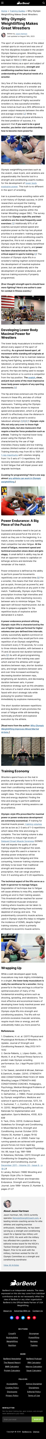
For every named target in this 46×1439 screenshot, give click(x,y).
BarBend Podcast (34, 1358)
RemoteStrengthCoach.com (26, 1218)
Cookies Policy (12, 1387)
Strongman (34, 1333)
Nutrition (12, 1345)
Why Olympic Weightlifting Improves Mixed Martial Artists (22, 729)
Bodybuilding (12, 1337)
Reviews (34, 1341)
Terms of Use (34, 1395)
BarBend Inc (27, 1432)
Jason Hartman (21, 34)
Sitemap (36, 1432)
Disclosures (12, 1391)
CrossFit (12, 1333)
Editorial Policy (34, 1391)
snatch (31, 377)
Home (4, 11)
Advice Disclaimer (34, 1384)
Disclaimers (34, 1387)
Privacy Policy (12, 1395)
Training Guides (17, 11)
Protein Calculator (12, 1370)
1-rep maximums (9, 455)
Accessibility (12, 1384)
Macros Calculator (34, 1366)
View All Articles (11, 1265)
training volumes (33, 824)
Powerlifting (34, 1337)
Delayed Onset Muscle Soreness (17, 841)
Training (34, 1345)
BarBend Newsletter (12, 1358)
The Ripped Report (12, 1362)
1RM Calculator (34, 1362)
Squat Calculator (33, 1370)
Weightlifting (12, 1341)
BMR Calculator (12, 1366)
